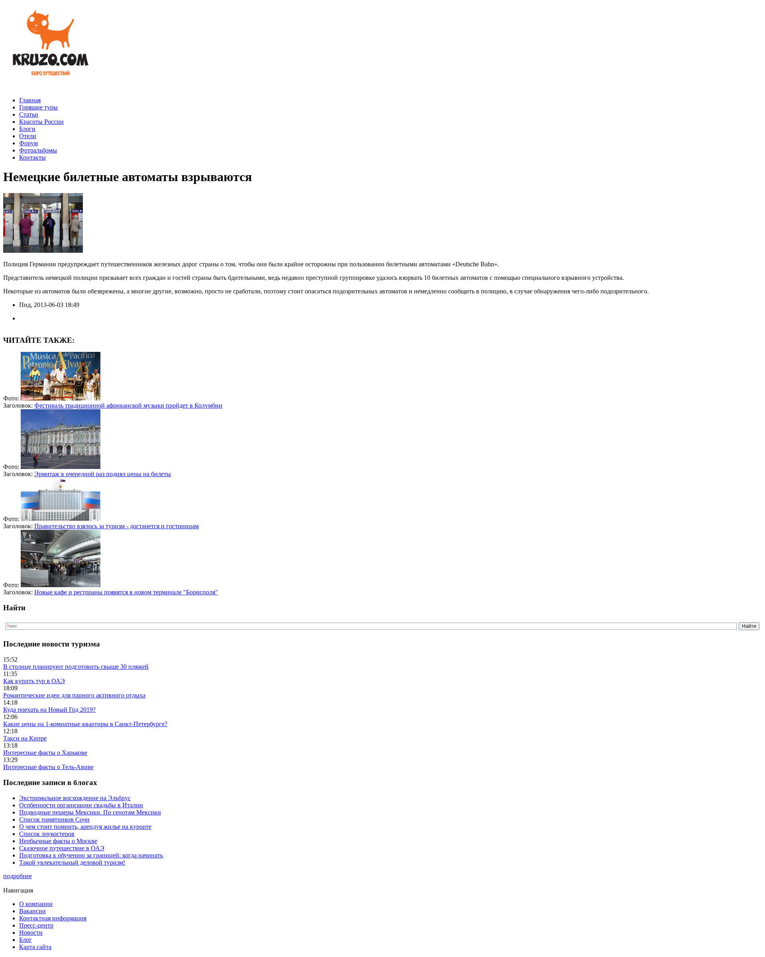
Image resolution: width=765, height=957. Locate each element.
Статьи (28, 114)
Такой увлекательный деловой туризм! (72, 862)
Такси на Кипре (25, 738)
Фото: (12, 398)
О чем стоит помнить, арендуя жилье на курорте (85, 826)
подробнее (17, 876)
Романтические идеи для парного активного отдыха (74, 695)
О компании (36, 903)
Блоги (27, 128)
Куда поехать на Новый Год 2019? (49, 709)
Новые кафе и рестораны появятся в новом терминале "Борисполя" (126, 592)
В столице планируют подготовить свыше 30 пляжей (76, 666)
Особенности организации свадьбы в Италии (81, 805)
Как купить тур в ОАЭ (34, 681)
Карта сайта (35, 946)
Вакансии (32, 911)
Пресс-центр (36, 925)
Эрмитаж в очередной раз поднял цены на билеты (102, 474)
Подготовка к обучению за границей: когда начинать (91, 855)
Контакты (32, 157)
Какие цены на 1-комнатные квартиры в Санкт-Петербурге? (85, 724)
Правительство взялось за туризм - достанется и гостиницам (116, 526)
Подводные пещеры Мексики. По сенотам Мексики (90, 812)
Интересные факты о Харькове (45, 752)
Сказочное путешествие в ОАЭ (61, 848)
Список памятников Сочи (54, 819)
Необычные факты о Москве (58, 841)
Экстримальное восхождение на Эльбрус (75, 798)
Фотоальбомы (38, 150)
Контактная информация (52, 918)
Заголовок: (18, 405)
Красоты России (41, 121)
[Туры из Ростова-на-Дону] (49, 86)
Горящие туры (38, 107)
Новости (31, 932)
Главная (30, 100)
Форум (28, 143)
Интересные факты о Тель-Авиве (48, 767)
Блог (25, 939)
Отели (27, 136)
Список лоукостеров (47, 833)
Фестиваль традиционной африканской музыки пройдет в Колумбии (128, 405)
